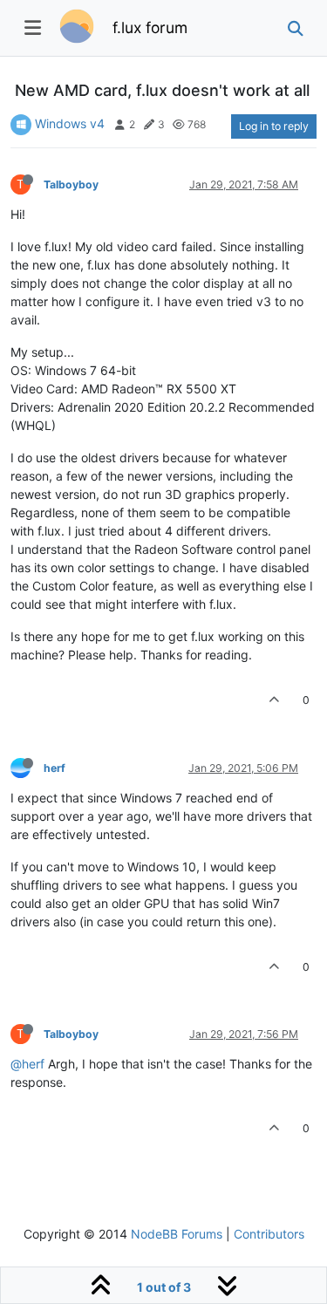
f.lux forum (149, 27)
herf (54, 768)
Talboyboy (71, 184)
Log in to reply (274, 126)
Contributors (269, 1233)
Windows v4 (70, 123)
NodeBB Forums (176, 1233)
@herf (27, 1063)
